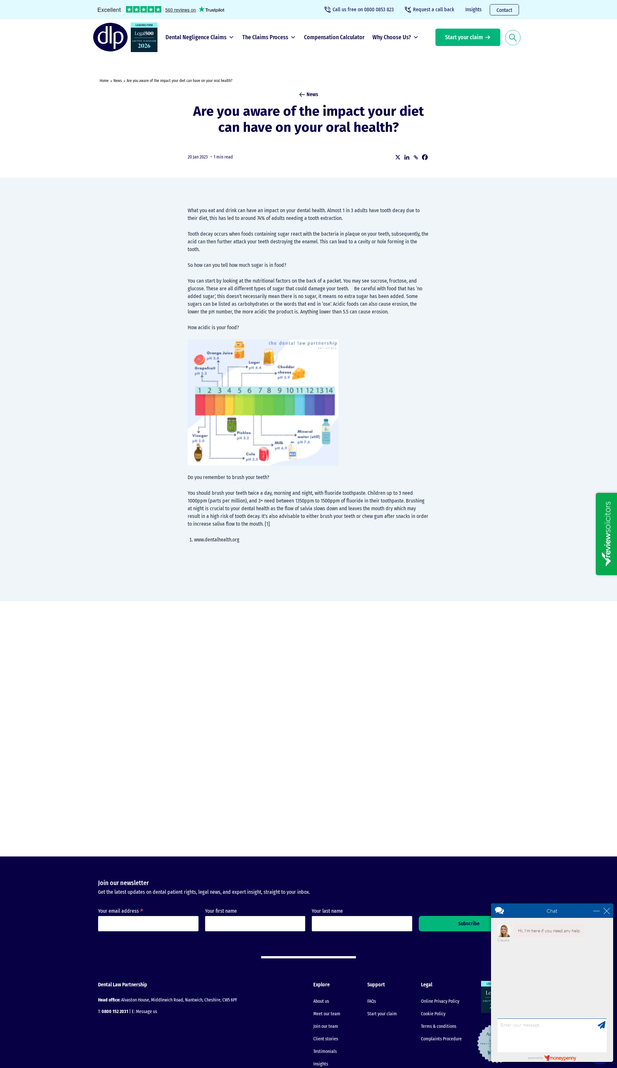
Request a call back (433, 9)
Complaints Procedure (441, 1039)
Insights (473, 9)
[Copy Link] (416, 157)
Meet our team (326, 1014)
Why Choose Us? (391, 37)
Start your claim (464, 37)
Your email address (120, 911)
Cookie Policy (433, 1014)
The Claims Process (265, 37)
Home (104, 80)
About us (321, 1001)
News (117, 80)
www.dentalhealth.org (216, 540)
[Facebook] (425, 157)
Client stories (325, 1039)
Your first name (221, 911)
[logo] (112, 37)
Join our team (325, 1026)
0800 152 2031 (115, 1011)
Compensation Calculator (334, 37)
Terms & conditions (438, 1026)
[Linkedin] (407, 157)
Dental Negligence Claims (196, 37)
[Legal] (146, 37)
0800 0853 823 (363, 9)
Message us (146, 1011)
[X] (398, 157)
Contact (504, 10)
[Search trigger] (513, 37)
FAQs (371, 1001)
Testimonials (325, 1051)
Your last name (327, 911)
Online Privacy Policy (440, 1001)
